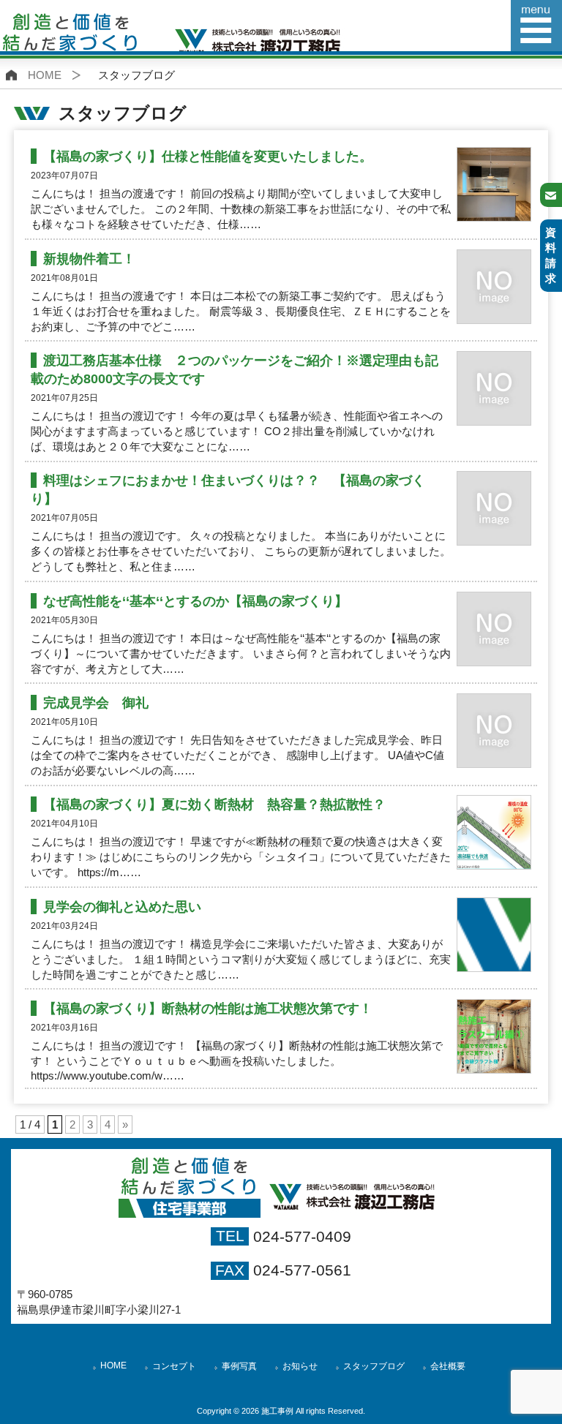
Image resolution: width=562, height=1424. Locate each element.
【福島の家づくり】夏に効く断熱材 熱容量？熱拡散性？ (214, 804)
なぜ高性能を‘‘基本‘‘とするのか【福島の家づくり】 (195, 601)
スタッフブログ (374, 1366)
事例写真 (239, 1366)
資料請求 (550, 255)
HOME (44, 75)
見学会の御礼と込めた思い (122, 906)
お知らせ (300, 1366)
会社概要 (447, 1366)
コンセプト (174, 1366)
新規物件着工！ (89, 258)
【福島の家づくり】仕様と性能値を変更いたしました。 (207, 156)
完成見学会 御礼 (96, 702)
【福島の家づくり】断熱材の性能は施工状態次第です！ (207, 1008)
